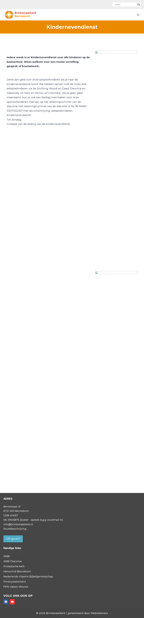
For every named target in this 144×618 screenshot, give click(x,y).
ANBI (6, 556)
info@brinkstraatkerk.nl (18, 524)
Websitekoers (99, 613)
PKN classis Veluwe (15, 586)
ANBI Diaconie (12, 561)
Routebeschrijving (14, 528)
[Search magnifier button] (139, 4)
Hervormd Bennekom (17, 571)
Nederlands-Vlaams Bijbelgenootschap (28, 576)
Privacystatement (14, 581)
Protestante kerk (14, 566)
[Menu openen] (138, 15)
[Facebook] (5, 601)
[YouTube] (12, 601)
